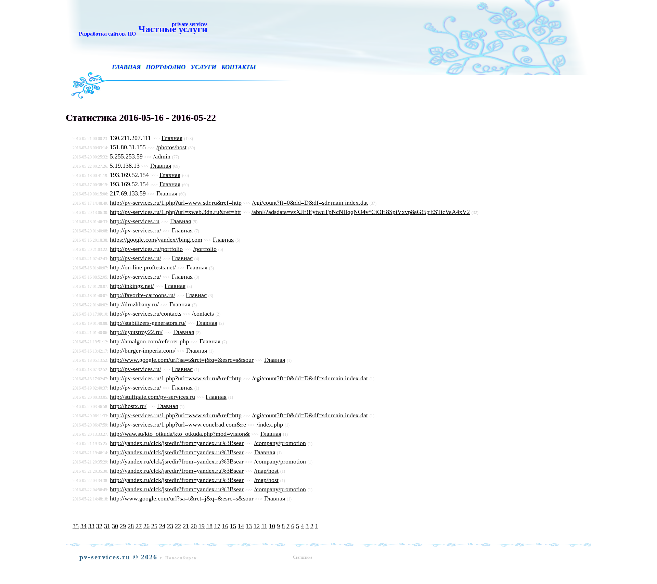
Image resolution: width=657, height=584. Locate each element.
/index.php (270, 424)
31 (107, 526)
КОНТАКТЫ (238, 67)
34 (83, 526)
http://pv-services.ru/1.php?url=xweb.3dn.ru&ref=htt (175, 211)
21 (186, 526)
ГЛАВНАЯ (126, 67)
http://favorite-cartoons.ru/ (142, 295)
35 (76, 526)
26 (146, 526)
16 (225, 526)
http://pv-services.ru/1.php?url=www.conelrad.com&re (178, 424)
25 (154, 526)
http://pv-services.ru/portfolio (146, 248)
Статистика (302, 557)
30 (115, 526)
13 (249, 526)
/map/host (266, 470)
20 (194, 526)
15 (233, 526)
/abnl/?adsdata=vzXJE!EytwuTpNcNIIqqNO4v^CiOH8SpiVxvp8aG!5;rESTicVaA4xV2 (361, 211)
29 (123, 526)
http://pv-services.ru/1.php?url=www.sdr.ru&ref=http (176, 202)
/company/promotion (280, 443)
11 (264, 526)
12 (257, 526)
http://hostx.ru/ (128, 406)
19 (201, 526)
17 (217, 526)
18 (209, 526)
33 (91, 526)
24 (162, 526)
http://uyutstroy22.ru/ (136, 332)
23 (170, 526)
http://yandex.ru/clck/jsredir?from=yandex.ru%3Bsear (177, 443)
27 (139, 526)
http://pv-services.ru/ (135, 230)
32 (99, 526)
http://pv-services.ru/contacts (145, 313)
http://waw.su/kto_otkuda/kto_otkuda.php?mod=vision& (180, 433)
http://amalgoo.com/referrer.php (149, 341)
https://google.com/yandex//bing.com (156, 239)
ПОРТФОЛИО (165, 67)
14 (241, 526)
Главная (172, 138)
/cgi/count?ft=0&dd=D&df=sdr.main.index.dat (310, 202)
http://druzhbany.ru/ (134, 304)
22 (178, 526)
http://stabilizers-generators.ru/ (148, 322)
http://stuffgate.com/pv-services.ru (152, 396)
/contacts (203, 313)
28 (131, 526)
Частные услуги (141, 28)
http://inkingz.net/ (132, 285)
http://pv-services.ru (134, 221)
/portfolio (205, 248)
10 (272, 526)
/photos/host (171, 147)
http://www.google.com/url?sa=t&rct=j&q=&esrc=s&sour (182, 359)
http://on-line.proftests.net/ (143, 267)
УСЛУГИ (203, 67)
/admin (161, 156)
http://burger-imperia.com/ (143, 350)
